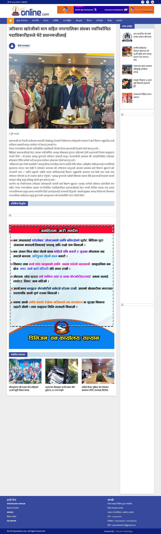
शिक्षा (110, 20)
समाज (46, 20)
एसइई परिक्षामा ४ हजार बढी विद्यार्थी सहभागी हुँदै (142, 83)
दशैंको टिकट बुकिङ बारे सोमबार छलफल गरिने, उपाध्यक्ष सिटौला (95, 388)
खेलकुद (79, 20)
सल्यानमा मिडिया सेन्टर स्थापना (142, 96)
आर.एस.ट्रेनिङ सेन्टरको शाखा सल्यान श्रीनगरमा (142, 35)
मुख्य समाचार (22, 20)
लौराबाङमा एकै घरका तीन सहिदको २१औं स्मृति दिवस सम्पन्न (23, 388)
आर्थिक (56, 20)
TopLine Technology (123, 531)
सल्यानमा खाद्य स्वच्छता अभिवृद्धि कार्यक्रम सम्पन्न (142, 69)
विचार (89, 20)
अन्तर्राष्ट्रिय (67, 20)
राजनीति (35, 20)
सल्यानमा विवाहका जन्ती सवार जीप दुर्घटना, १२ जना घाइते (60, 388)
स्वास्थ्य (119, 20)
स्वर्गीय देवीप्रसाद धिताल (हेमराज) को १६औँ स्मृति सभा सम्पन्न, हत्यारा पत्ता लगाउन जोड (142, 54)
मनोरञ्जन (99, 20)
